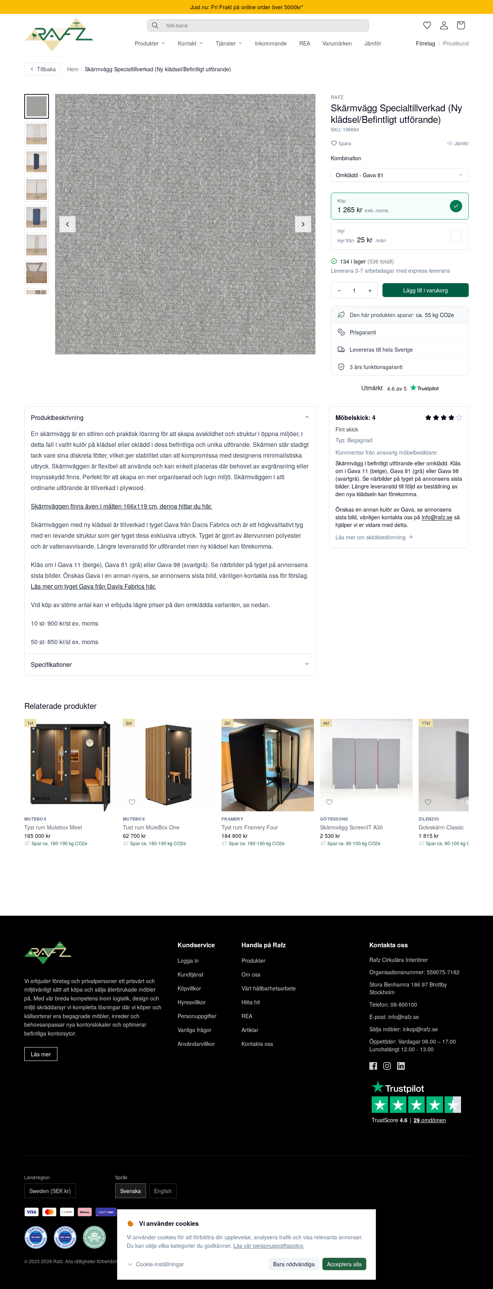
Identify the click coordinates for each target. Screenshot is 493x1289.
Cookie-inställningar (160, 1264)
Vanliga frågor (194, 1030)
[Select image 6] (36, 245)
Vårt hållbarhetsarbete (268, 988)
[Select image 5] (36, 217)
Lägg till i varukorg (425, 290)
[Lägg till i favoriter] (33, 802)
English (163, 1191)
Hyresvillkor (192, 1002)
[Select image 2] (36, 134)
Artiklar (249, 1030)
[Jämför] (107, 802)
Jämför (372, 43)
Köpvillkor (189, 988)
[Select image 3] (36, 161)
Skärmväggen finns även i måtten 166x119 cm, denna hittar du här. (121, 506)
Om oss (250, 974)
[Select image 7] (36, 272)
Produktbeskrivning (57, 417)
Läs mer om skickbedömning (370, 537)
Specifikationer (51, 664)
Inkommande (271, 43)
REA (304, 43)
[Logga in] (444, 25)
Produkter (147, 43)
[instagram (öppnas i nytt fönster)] (387, 1066)
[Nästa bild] (303, 224)
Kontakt (187, 43)
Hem (73, 69)
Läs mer (41, 1054)
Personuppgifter (197, 1016)
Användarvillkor (196, 1043)
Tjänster (226, 43)
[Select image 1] (36, 106)
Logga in (188, 960)
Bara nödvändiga (294, 1264)
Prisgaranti (363, 332)
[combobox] (258, 25)
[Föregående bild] (67, 224)
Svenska (130, 1191)
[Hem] (59, 34)
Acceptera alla (344, 1264)
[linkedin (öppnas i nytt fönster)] (401, 1066)
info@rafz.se (437, 517)
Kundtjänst (190, 974)
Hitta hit (250, 1002)
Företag (425, 43)
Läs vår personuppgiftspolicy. (268, 1245)
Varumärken (337, 43)
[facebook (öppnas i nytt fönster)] (373, 1066)
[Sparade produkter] (427, 25)
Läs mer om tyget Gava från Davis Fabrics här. (93, 586)
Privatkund (456, 43)
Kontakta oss (257, 1043)
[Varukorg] (461, 25)
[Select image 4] (36, 189)
